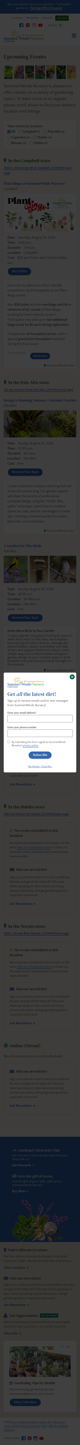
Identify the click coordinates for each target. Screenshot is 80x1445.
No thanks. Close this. (40, 766)
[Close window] (72, 677)
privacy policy (30, 745)
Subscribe (40, 755)
